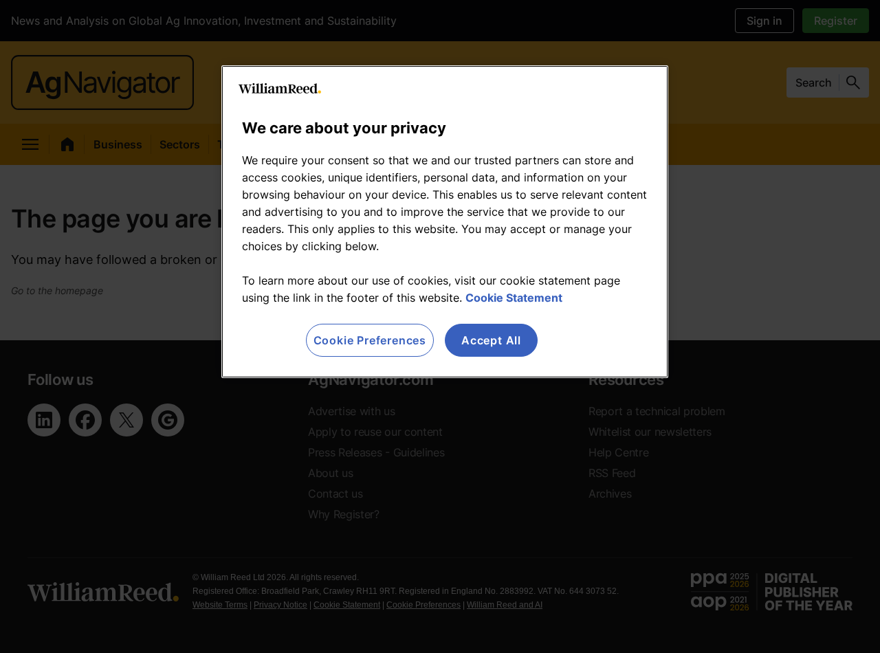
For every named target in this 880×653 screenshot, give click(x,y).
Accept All (491, 340)
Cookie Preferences (370, 340)
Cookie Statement (513, 298)
